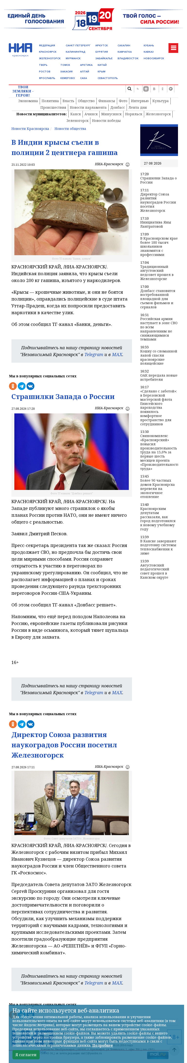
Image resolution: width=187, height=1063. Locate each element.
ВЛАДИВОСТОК (128, 58)
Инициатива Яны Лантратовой (155, 224)
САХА (83, 78)
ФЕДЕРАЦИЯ (47, 45)
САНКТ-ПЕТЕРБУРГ (78, 45)
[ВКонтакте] (154, 88)
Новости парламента (88, 107)
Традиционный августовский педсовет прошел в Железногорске (157, 273)
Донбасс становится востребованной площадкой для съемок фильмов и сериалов (157, 299)
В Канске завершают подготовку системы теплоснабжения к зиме (158, 547)
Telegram (93, 354)
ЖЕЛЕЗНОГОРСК (50, 58)
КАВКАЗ (149, 51)
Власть (68, 100)
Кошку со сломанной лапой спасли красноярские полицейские (158, 357)
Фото (123, 100)
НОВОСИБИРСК (154, 58)
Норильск (133, 114)
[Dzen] (146, 88)
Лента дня (138, 107)
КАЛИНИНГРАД (75, 51)
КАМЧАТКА (125, 51)
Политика (50, 100)
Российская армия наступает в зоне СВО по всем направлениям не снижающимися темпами (159, 329)
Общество (86, 100)
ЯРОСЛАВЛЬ (47, 78)
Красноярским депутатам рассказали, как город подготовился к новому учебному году (158, 519)
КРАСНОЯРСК (47, 51)
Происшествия (53, 107)
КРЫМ (101, 71)
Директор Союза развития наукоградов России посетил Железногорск (158, 202)
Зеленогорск (77, 120)
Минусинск (111, 114)
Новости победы (106, 120)
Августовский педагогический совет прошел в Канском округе (154, 571)
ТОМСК (65, 65)
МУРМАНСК (73, 58)
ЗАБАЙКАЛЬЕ (103, 58)
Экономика (28, 100)
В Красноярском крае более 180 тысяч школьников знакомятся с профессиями (159, 246)
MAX (117, 354)
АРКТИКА (86, 65)
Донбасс (117, 107)
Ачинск (91, 114)
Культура (160, 100)
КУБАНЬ (149, 45)
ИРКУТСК (101, 45)
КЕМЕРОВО (67, 78)
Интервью (140, 100)
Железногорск (158, 114)
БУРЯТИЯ (101, 51)
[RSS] (137, 88)
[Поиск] (129, 88)
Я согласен (26, 1054)
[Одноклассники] (162, 88)
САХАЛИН (124, 45)
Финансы (106, 100)
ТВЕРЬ (43, 65)
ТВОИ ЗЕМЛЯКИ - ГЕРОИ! (23, 91)
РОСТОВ (44, 71)
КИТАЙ (102, 65)
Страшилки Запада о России (158, 180)
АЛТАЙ (84, 71)
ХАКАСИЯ (66, 71)
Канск (75, 114)
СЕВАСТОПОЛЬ (108, 78)
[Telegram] (170, 88)
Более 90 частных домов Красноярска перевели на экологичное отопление (157, 488)
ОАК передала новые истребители (159, 377)
